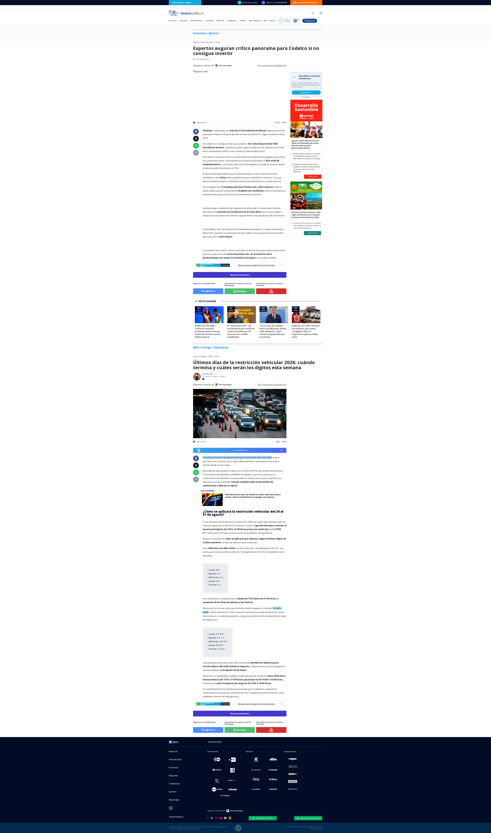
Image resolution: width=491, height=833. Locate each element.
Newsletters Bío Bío (249, 2)
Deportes (220, 21)
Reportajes (174, 799)
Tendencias (231, 21)
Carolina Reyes (203, 59)
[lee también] (213, 499)
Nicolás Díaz (207, 374)
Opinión (242, 21)
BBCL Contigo (269, 21)
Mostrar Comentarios (239, 275)
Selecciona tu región (181, 2)
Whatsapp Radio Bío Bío (309, 818)
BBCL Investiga (255, 21)
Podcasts (173, 21)
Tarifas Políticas (176, 816)
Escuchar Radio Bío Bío (307, 2)
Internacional (196, 21)
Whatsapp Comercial (264, 818)
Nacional (183, 21)
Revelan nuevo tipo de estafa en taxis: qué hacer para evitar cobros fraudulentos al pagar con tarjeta (253, 495)
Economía (209, 21)
